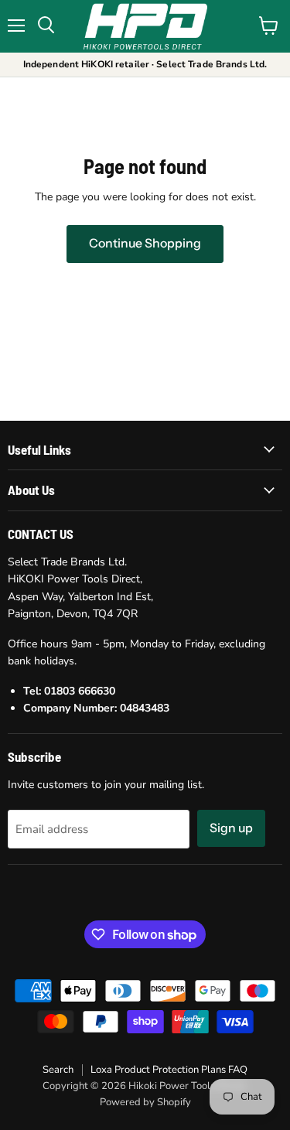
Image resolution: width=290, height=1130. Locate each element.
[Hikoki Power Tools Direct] (145, 26)
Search (58, 1070)
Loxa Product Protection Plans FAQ (168, 1070)
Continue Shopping (145, 243)
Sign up (231, 828)
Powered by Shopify (145, 1102)
